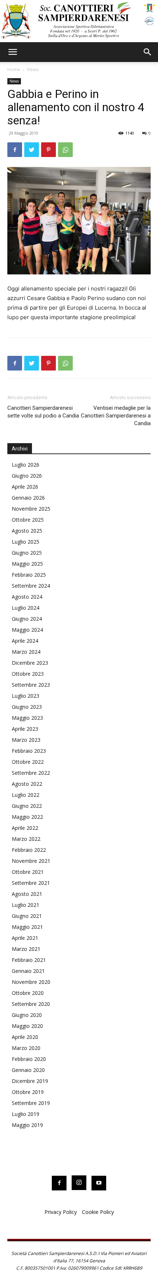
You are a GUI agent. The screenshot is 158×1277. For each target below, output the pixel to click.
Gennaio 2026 (28, 497)
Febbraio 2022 (29, 849)
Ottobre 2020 (28, 992)
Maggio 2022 (27, 816)
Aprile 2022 (25, 827)
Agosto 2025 (27, 530)
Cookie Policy (98, 1211)
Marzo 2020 (26, 1047)
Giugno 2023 (27, 706)
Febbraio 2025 (29, 574)
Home (13, 69)
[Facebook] (14, 149)
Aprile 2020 (25, 1036)
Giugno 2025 (27, 552)
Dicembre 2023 (30, 662)
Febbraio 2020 (29, 1058)
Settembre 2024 (31, 585)
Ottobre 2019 (28, 1091)
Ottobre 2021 (28, 871)
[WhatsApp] (65, 149)
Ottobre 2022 (28, 761)
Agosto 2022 (27, 783)
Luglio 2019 (25, 1113)
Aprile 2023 (25, 728)
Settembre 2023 (31, 684)
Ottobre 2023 (28, 673)
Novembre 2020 (31, 981)
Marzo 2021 (26, 948)
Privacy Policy (60, 1211)
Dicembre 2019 (30, 1080)
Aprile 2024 (25, 640)
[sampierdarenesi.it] (79, 21)
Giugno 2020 (27, 1014)
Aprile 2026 (25, 486)
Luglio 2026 (25, 464)
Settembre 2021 (31, 882)
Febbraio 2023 (29, 750)
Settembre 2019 (31, 1102)
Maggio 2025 (27, 563)
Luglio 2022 (25, 794)
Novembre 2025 (31, 508)
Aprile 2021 (25, 937)
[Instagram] (79, 1182)
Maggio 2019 (27, 1124)
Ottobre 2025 (28, 519)
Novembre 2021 (31, 860)
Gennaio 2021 (28, 970)
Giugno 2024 (27, 618)
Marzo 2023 (26, 739)
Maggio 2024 (27, 629)
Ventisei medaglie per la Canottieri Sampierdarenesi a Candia (116, 416)
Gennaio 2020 (28, 1069)
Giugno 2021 (27, 915)
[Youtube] (98, 1183)
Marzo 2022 (26, 838)
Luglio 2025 (25, 541)
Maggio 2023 (27, 717)
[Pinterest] (48, 149)
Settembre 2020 (31, 1003)
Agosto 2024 (27, 596)
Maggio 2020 (27, 1025)
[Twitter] (31, 149)
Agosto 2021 (27, 893)
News (33, 69)
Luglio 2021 (25, 904)
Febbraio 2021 (29, 959)
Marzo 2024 (26, 651)
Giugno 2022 (27, 805)
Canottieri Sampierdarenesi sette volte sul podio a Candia (43, 412)
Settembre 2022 (31, 772)
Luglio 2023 (25, 695)
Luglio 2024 (25, 607)
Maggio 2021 (27, 926)
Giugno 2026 (27, 475)
